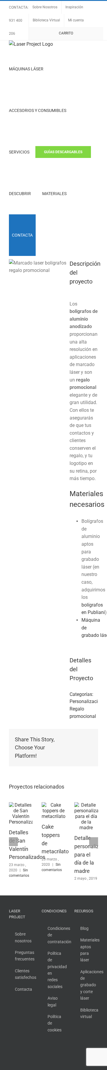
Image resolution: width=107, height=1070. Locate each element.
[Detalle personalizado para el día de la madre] (86, 805)
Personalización (86, 701)
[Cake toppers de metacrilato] (53, 805)
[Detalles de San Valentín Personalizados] (21, 805)
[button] (43, 235)
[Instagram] (92, 1041)
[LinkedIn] (76, 1051)
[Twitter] (84, 1041)
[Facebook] (76, 1041)
